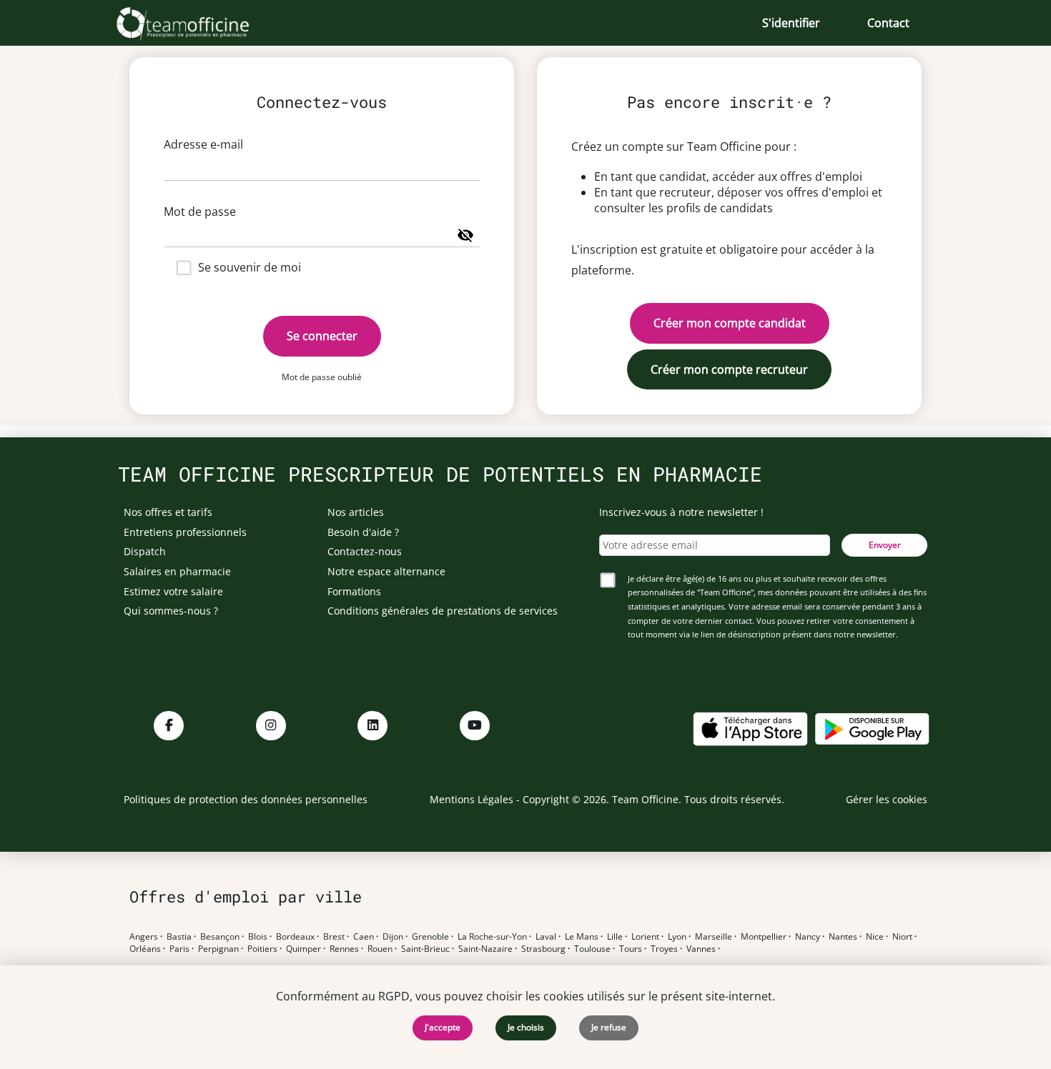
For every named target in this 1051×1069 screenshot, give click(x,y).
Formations (354, 591)
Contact (888, 23)
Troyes (664, 949)
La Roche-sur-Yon (492, 937)
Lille (615, 937)
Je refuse (608, 1027)
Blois (257, 937)
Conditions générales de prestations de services (442, 610)
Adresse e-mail (203, 144)
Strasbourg (543, 949)
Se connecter (322, 336)
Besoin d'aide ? (363, 532)
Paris (179, 949)
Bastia (179, 937)
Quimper (303, 949)
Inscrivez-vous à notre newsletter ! (681, 512)
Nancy (807, 937)
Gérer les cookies (886, 799)
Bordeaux (295, 937)
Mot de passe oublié (322, 377)
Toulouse (592, 949)
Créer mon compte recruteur (729, 369)
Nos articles (355, 512)
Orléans (145, 949)
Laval (546, 937)
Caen (363, 937)
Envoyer (885, 545)
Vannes (701, 949)
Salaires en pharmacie (177, 571)
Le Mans (581, 937)
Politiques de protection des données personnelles (245, 799)
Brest (334, 937)
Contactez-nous (364, 551)
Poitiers (262, 949)
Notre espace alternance (386, 571)
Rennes (344, 949)
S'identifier (791, 23)
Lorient (645, 937)
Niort (902, 937)
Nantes (843, 937)
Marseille (713, 937)
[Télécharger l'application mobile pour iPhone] (750, 728)
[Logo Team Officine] (198, 23)
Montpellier (763, 937)
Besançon (220, 937)
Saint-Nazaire (485, 949)
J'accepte (442, 1027)
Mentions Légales (471, 799)
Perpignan (218, 949)
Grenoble (430, 937)
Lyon (677, 937)
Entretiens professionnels (185, 532)
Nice (875, 937)
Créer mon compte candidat (729, 323)
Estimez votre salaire (173, 591)
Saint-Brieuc (425, 949)
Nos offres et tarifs (168, 512)
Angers (143, 937)
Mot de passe (200, 211)
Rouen (380, 949)
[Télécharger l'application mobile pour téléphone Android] (872, 728)
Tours (630, 949)
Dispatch (145, 551)
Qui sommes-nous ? (171, 610)
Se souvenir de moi (249, 267)
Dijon (393, 937)
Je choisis (526, 1027)
